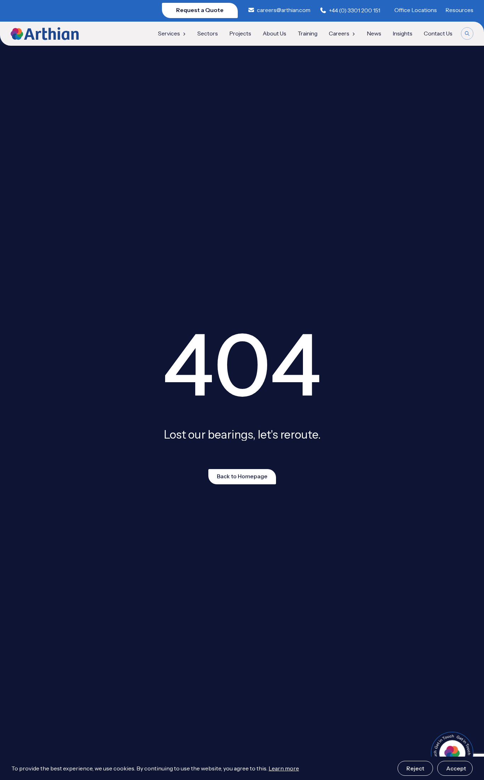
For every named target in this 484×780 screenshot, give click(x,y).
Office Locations (415, 10)
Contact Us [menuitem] (438, 34)
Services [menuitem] (169, 34)
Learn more (284, 768)
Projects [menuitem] (240, 34)
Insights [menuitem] (402, 34)
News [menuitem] (374, 34)
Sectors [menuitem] (207, 34)
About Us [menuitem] (274, 34)
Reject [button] (415, 768)
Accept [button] (456, 768)
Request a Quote (200, 10)
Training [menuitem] (307, 34)
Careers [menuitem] (339, 34)
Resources (459, 10)
